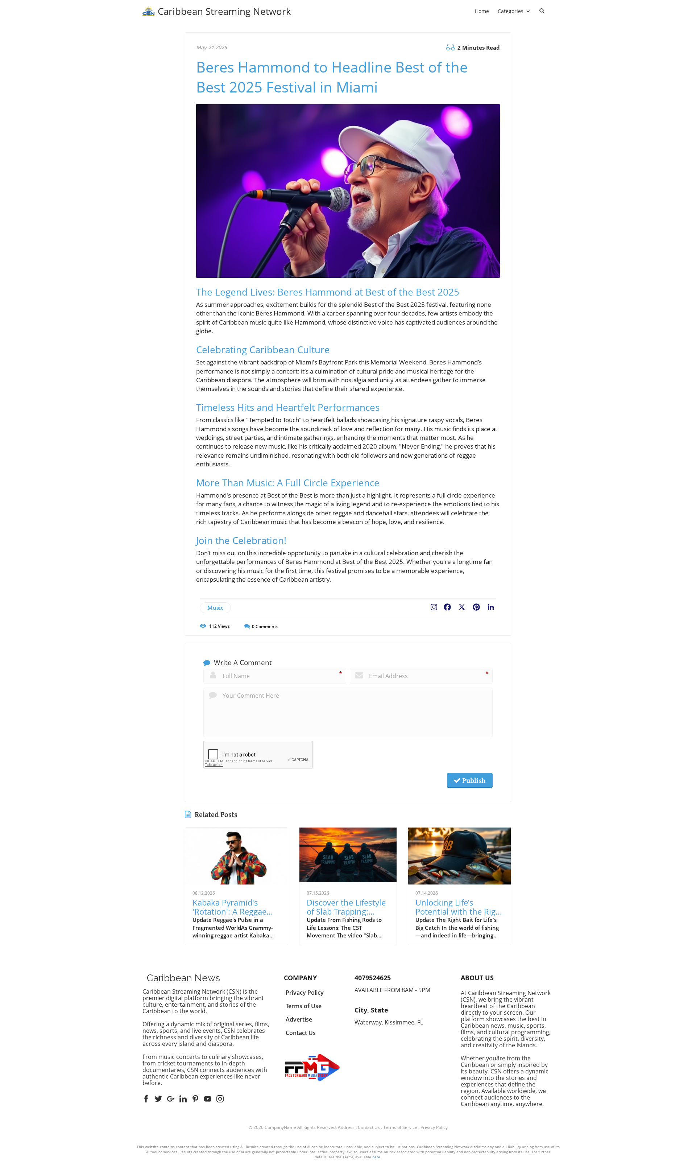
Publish (473, 780)
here (376, 1156)
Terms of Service (400, 1127)
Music (215, 607)
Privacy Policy (434, 1127)
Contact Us (369, 1127)
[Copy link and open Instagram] (434, 605)
